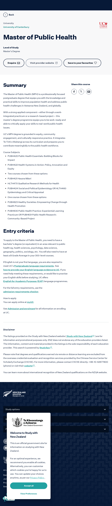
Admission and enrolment (21, 308)
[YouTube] (6, 448)
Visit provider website (42, 63)
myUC (30, 302)
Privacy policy (9, 482)
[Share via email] (89, 91)
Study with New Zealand (80, 336)
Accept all (28, 485)
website (29, 366)
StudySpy (45, 347)
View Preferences (28, 493)
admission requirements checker (20, 291)
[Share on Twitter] (81, 91)
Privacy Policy (37, 477)
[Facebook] (6, 441)
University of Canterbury (16, 27)
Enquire (12, 63)
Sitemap (7, 486)
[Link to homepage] (56, 394)
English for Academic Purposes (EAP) (23, 281)
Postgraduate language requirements (34, 266)
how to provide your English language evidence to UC (31, 269)
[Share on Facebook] (74, 91)
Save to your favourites (80, 63)
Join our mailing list (12, 479)
